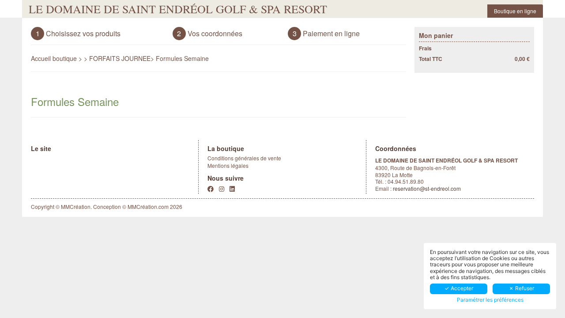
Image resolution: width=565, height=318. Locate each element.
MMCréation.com (148, 206)
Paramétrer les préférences (490, 300)
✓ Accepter (458, 288)
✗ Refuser (521, 288)
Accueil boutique (54, 58)
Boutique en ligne (515, 11)
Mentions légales (228, 165)
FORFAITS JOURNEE (120, 58)
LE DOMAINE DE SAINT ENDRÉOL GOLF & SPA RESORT (178, 8)
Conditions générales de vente (244, 158)
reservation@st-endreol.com (427, 188)
